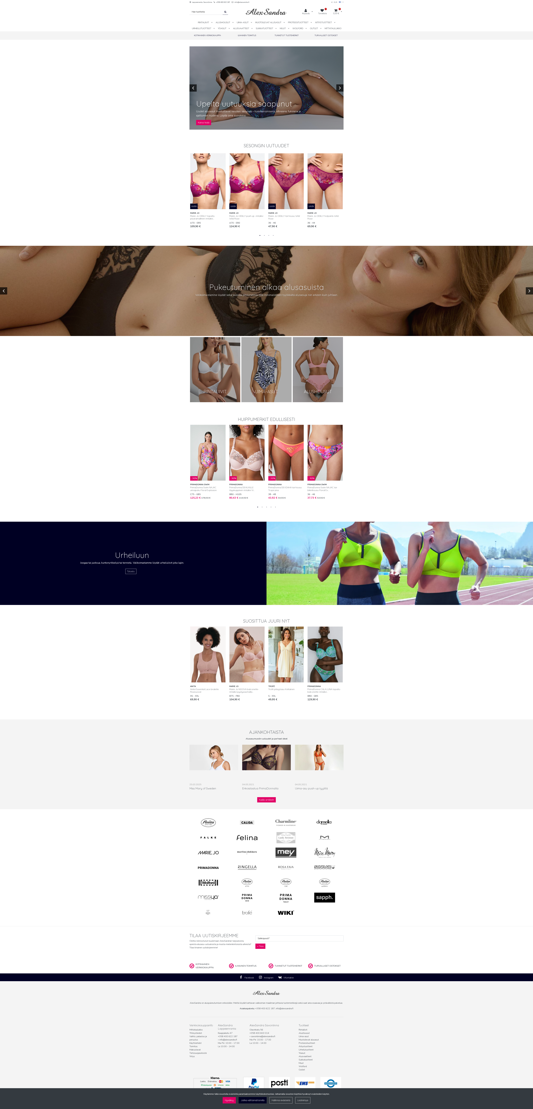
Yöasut (302, 1053)
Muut (301, 1063)
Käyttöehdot (195, 1043)
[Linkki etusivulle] (266, 11)
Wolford (303, 1066)
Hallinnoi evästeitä (281, 1100)
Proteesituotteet (307, 1043)
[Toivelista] (222, 156)
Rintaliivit (303, 1029)
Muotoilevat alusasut (309, 1039)
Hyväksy (229, 1100)
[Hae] (225, 12)
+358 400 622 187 (223, 2)
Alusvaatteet (305, 1056)
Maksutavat (195, 1049)
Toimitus (193, 1046)
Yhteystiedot (195, 1033)
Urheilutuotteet (306, 1049)
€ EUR (335, 2)
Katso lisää (203, 122)
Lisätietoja (302, 1100)
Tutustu (131, 571)
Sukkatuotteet (306, 1059)
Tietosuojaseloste (198, 1053)
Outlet (302, 1069)
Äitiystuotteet (305, 1046)
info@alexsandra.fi (241, 2)
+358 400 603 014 (259, 1033)
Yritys (192, 1056)
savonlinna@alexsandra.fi (263, 1036)
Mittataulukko (196, 1029)
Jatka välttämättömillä (252, 1100)
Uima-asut (304, 1036)
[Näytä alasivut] (211, 22)
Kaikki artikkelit (266, 799)
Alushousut (304, 1033)
